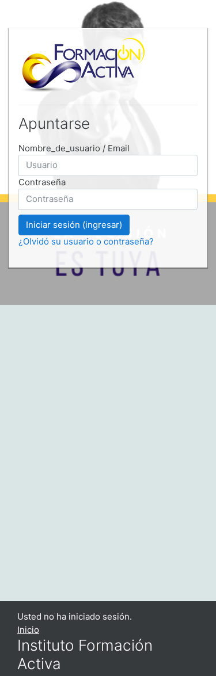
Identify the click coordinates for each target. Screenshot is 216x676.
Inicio (28, 629)
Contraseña (42, 182)
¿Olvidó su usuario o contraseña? (86, 241)
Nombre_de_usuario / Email (74, 148)
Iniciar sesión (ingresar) (74, 224)
